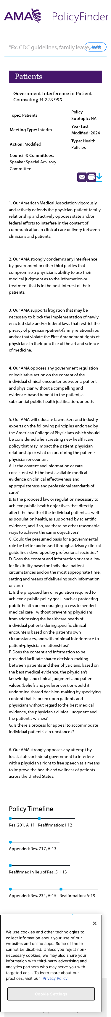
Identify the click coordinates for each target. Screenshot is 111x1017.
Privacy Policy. (56, 978)
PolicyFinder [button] (80, 15)
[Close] (94, 923)
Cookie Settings (51, 994)
